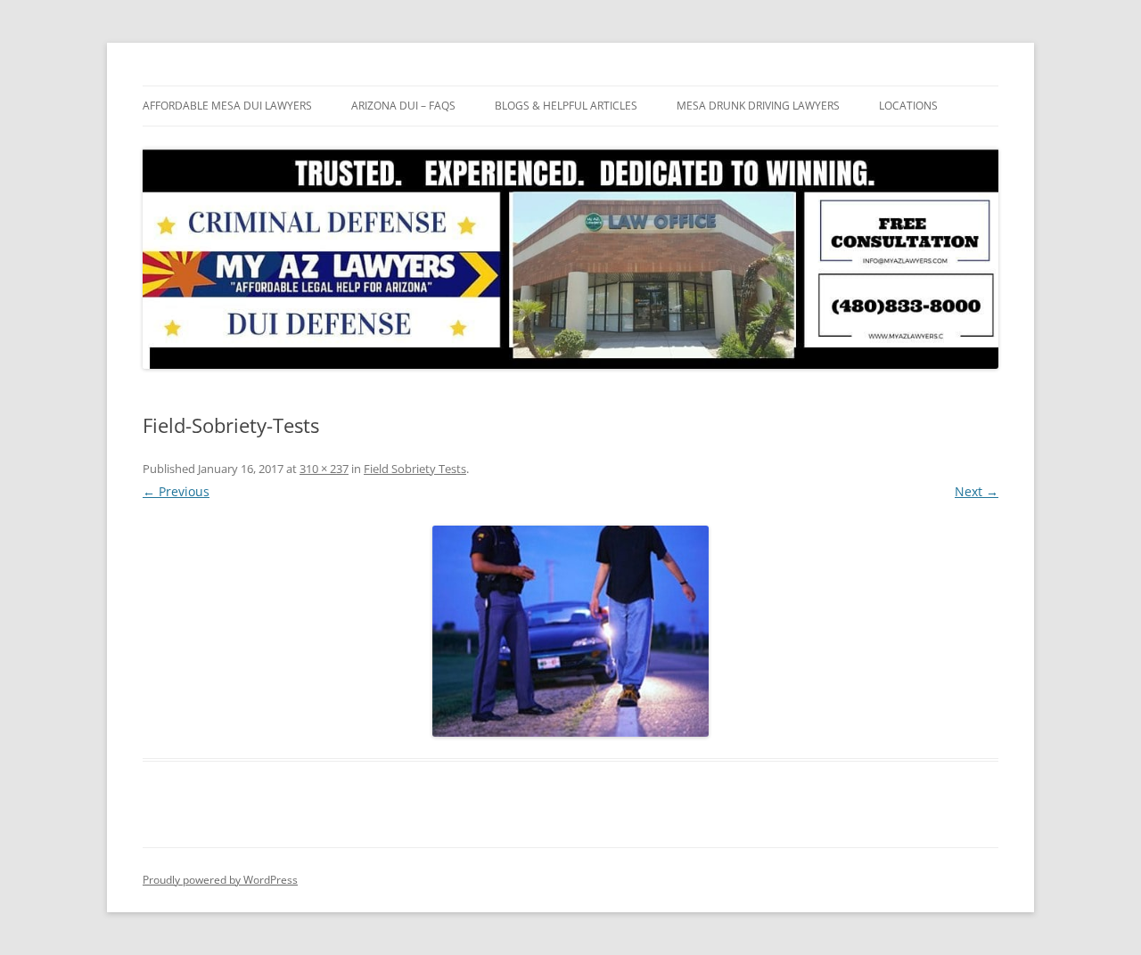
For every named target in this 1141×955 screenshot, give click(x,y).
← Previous (176, 491)
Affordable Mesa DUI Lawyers (227, 105)
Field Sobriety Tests (415, 469)
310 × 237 (324, 469)
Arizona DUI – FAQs (403, 105)
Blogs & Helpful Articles (566, 105)
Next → (976, 491)
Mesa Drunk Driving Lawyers (758, 105)
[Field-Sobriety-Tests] (570, 631)
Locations (908, 105)
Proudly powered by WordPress (220, 879)
